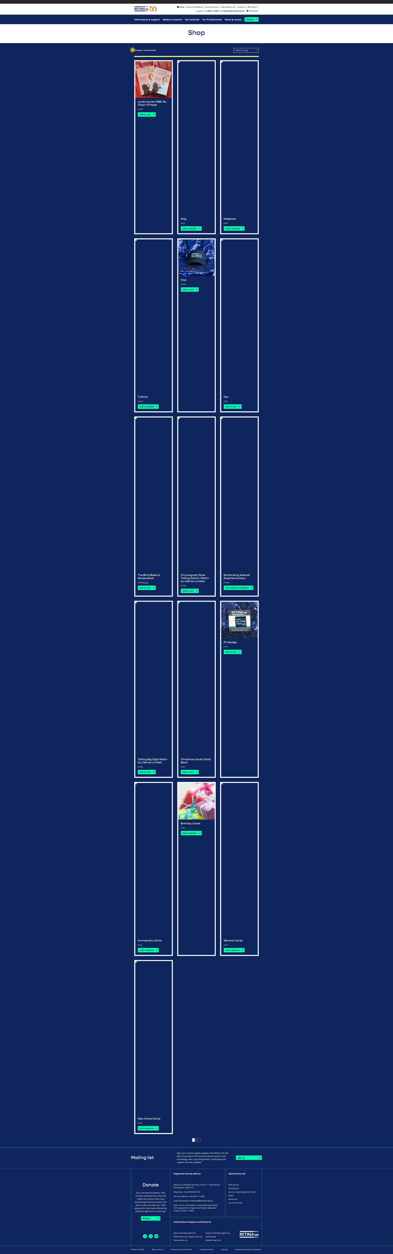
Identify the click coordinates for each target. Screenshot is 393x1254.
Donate (250, 19)
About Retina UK (228, 7)
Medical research (172, 19)
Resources (233, 1199)
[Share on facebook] (145, 1236)
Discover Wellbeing (194, 7)
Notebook (230, 219)
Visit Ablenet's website (236, 587)
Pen (226, 397)
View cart (253, 11)
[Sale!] (153, 494)
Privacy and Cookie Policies (181, 1249)
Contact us (241, 7)
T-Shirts (143, 397)
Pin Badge (230, 642)
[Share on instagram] (151, 1236)
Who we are (234, 1185)
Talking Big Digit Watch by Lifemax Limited (152, 761)
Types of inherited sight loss (218, 1233)
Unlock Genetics (212, 7)
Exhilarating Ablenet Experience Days (237, 576)
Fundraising (211, 1236)
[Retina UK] (145, 9)
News (231, 1195)
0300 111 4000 (212, 11)
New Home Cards (149, 1118)
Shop (182, 7)
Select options (189, 228)
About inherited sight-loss (185, 1233)
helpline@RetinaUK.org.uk (233, 11)
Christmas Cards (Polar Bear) (196, 761)
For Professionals (212, 19)
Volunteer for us (180, 1240)
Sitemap (224, 1249)
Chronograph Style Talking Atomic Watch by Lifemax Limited (195, 578)
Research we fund (213, 1240)
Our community (235, 1202)
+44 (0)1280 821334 (192, 1192)
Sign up (241, 1157)
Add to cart (145, 114)
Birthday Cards (190, 823)
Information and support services (188, 1236)
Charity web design (242, 1249)
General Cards (233, 940)
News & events (233, 19)
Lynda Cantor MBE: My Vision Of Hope (152, 103)
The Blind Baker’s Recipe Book (149, 576)
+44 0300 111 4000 (197, 1196)
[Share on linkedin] (156, 1236)
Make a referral (157, 1249)
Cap (183, 280)
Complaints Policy (206, 1249)
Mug (183, 219)
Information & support (147, 19)
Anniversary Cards (150, 940)
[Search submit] (249, 7)
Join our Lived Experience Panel (242, 1192)
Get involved (192, 19)
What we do (234, 1188)
